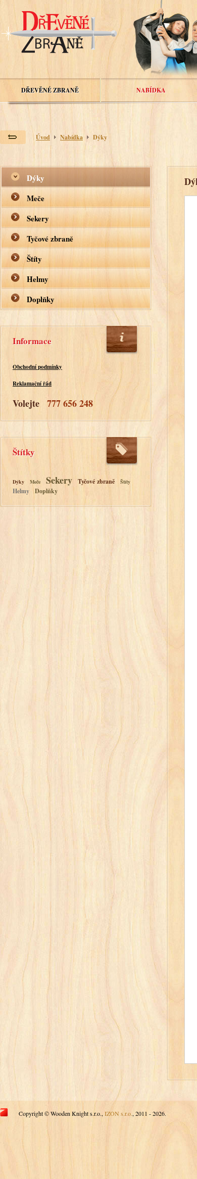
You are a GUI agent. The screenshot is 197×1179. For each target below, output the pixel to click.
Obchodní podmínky (37, 367)
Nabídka (151, 90)
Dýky (100, 137)
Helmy (37, 279)
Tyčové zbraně (50, 238)
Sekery (38, 218)
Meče (35, 198)
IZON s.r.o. (118, 1113)
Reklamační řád (32, 384)
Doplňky (41, 299)
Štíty (34, 258)
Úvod (43, 137)
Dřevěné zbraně (50, 90)
